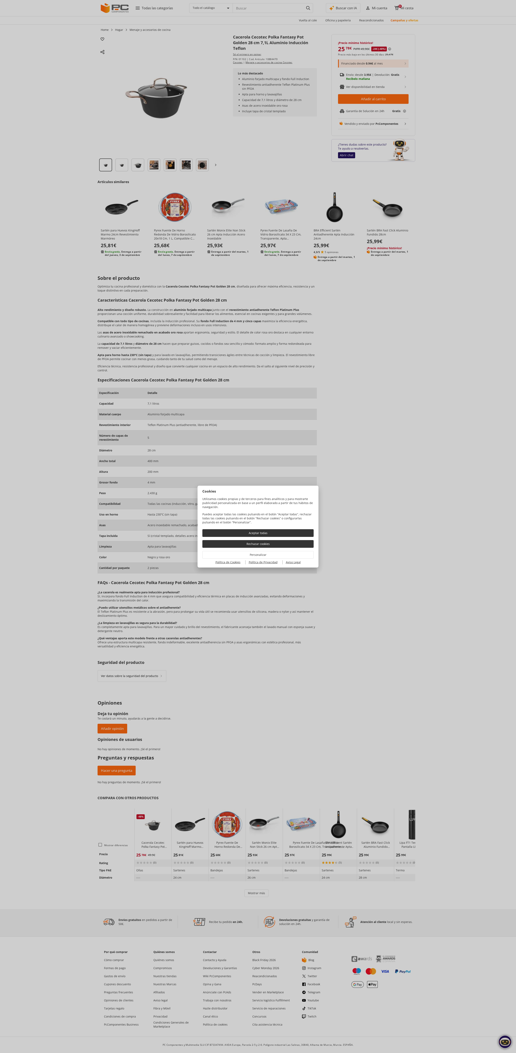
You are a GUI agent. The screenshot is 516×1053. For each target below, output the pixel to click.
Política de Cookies (227, 562)
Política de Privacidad (263, 562)
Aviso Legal (293, 562)
